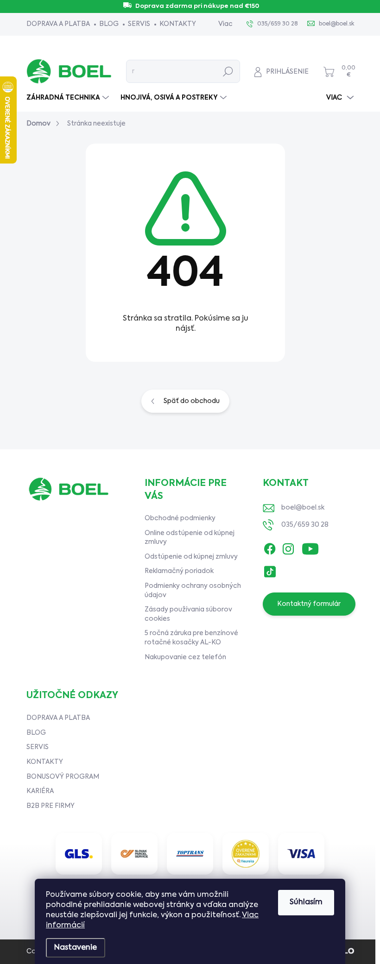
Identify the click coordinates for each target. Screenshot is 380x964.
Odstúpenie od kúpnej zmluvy (191, 557)
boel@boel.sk (302, 507)
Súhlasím (306, 902)
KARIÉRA (40, 791)
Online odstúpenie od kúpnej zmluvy (189, 538)
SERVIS (139, 24)
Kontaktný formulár (309, 604)
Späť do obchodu (192, 401)
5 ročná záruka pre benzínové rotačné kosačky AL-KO (191, 638)
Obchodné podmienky (180, 518)
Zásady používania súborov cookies (188, 614)
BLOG (109, 24)
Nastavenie (75, 947)
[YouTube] (310, 547)
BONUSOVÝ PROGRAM (62, 777)
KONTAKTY (177, 24)
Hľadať (228, 71)
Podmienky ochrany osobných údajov (193, 591)
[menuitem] (68, 98)
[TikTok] (270, 569)
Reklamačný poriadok (179, 571)
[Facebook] (270, 547)
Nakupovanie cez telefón (185, 657)
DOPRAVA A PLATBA (58, 24)
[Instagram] (288, 547)
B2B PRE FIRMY (50, 806)
